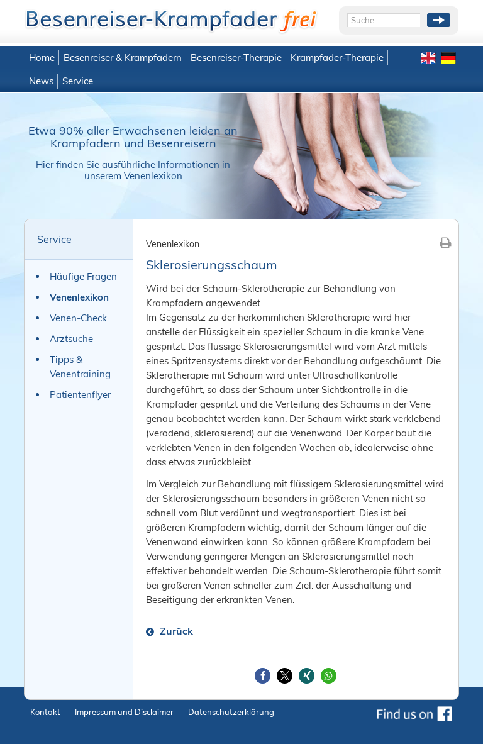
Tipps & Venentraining (80, 366)
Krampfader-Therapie (337, 58)
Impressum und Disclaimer (124, 712)
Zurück (175, 631)
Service (77, 81)
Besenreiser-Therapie (236, 58)
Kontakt (45, 712)
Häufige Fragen (83, 276)
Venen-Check (78, 318)
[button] (262, 676)
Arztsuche (71, 339)
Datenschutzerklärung (231, 712)
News (41, 81)
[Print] (446, 242)
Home (42, 58)
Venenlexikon (79, 297)
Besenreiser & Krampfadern (123, 58)
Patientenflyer (80, 395)
